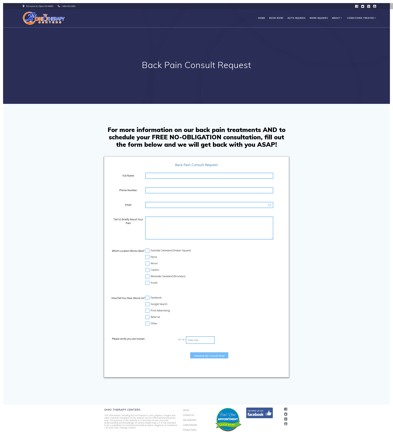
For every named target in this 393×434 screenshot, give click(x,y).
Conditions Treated (360, 17)
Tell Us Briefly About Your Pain (128, 221)
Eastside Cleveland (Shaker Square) (171, 250)
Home (261, 17)
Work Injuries (319, 17)
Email (128, 204)
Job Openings (189, 419)
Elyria (154, 257)
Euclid (154, 282)
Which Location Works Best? (128, 251)
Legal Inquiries (190, 424)
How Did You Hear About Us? (128, 298)
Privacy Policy (189, 429)
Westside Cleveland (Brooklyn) (168, 276)
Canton (155, 269)
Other (154, 323)
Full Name (128, 175)
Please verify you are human (128, 338)
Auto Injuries (296, 17)
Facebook (156, 297)
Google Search (159, 304)
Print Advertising (160, 310)
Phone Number (128, 190)
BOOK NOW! (276, 17)
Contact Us (188, 414)
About (336, 17)
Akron (154, 263)
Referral (155, 317)
